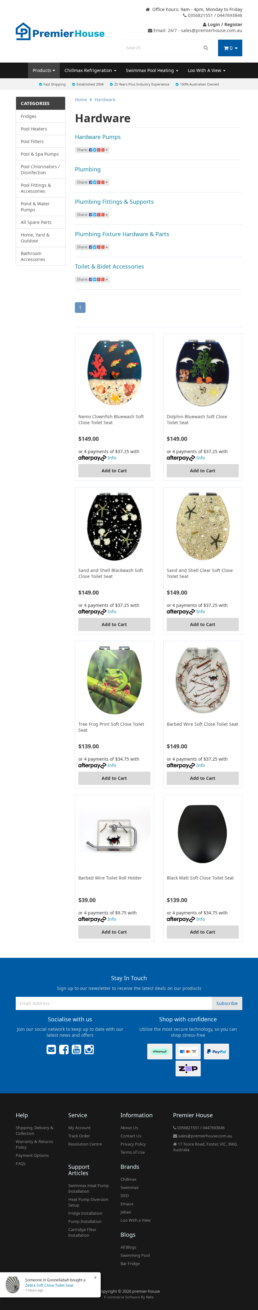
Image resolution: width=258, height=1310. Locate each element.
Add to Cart (114, 471)
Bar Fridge (130, 1263)
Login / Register (224, 24)
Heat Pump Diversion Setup (88, 1202)
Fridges (28, 116)
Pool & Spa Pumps (40, 154)
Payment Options (32, 1155)
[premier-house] (60, 31)
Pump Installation (85, 1221)
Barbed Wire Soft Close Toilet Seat (202, 724)
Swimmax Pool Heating (150, 70)
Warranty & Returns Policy (34, 1144)
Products (43, 70)
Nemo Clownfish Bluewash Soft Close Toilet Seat (111, 419)
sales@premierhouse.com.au (204, 1136)
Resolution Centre (85, 1144)
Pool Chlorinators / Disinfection (40, 169)
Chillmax (129, 1179)
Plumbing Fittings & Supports (114, 201)
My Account (79, 1127)
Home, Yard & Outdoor (35, 238)
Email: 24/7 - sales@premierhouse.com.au (197, 30)
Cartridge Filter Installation (82, 1232)
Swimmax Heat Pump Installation (88, 1188)
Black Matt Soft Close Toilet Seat (200, 878)
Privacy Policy (133, 1144)
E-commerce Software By (129, 1297)
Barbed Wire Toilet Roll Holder (110, 878)
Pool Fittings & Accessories (36, 188)
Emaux (127, 1204)
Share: (83, 150)
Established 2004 (90, 84)
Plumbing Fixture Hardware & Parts (122, 234)
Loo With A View (205, 70)
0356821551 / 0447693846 (214, 15)
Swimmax (130, 1187)
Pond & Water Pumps (35, 207)
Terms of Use (133, 1152)
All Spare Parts (36, 222)
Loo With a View (135, 1220)
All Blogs (128, 1247)
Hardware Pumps (98, 137)
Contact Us (131, 1136)
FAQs (20, 1163)
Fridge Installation (85, 1213)
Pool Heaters (34, 129)
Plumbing (88, 169)
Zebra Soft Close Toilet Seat (49, 1285)
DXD (125, 1195)
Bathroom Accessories (33, 256)
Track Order (79, 1136)
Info (112, 458)
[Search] (206, 47)
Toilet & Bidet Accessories (109, 266)
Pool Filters (32, 141)
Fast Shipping (54, 84)
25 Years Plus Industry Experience (141, 84)
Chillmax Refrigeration (88, 70)
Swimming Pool (135, 1255)
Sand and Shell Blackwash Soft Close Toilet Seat (110, 573)
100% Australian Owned (199, 84)
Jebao (126, 1212)
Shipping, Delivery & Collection (34, 1130)
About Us (129, 1127)
